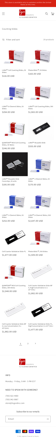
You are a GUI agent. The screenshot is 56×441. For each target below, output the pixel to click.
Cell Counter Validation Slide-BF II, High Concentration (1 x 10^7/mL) (40, 287)
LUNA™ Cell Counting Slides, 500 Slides (40, 107)
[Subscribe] (47, 419)
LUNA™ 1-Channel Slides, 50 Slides (39, 180)
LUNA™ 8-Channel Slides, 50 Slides (13, 107)
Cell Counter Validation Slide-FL (14, 251)
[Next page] (35, 343)
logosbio (24, 436)
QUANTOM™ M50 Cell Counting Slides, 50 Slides (14, 144)
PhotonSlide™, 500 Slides (38, 251)
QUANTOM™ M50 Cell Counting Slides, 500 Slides (14, 286)
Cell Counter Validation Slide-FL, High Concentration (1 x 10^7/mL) (40, 325)
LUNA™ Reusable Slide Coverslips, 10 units (10, 180)
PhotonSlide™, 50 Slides (37, 70)
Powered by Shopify (33, 436)
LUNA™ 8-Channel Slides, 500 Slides (39, 216)
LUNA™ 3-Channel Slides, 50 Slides (13, 216)
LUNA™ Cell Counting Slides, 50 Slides (14, 71)
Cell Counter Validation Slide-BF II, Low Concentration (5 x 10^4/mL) (14, 326)
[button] (3, 14)
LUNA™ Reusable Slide (37, 143)
